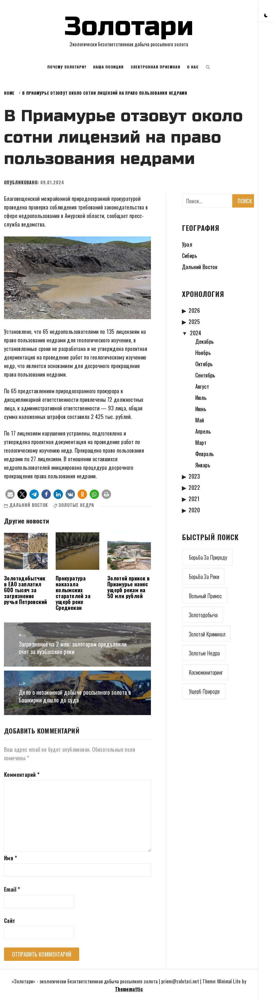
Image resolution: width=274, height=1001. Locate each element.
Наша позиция (108, 67)
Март (201, 442)
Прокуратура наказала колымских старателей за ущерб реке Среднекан (73, 593)
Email (12, 889)
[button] (266, 15)
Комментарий (21, 774)
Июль (201, 397)
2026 (194, 310)
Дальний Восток (28, 505)
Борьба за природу (208, 557)
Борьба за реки (204, 576)
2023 (194, 476)
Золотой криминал (207, 634)
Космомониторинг (206, 672)
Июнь (201, 409)
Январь (202, 465)
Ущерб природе (204, 691)
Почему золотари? (66, 67)
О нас (193, 67)
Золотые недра (76, 505)
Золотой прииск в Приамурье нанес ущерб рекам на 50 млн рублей (128, 587)
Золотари (128, 26)
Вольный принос (205, 596)
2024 (195, 333)
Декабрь (204, 341)
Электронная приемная (155, 67)
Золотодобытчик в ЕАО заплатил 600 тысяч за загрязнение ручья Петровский (25, 590)
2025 (194, 322)
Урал (187, 244)
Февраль (204, 454)
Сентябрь (205, 375)
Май (199, 420)
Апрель (203, 431)
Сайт (9, 920)
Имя (10, 858)
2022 (194, 487)
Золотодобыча (203, 615)
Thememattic (129, 988)
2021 (194, 499)
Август (202, 386)
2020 (194, 510)
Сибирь (189, 255)
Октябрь (204, 364)
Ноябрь (203, 353)
